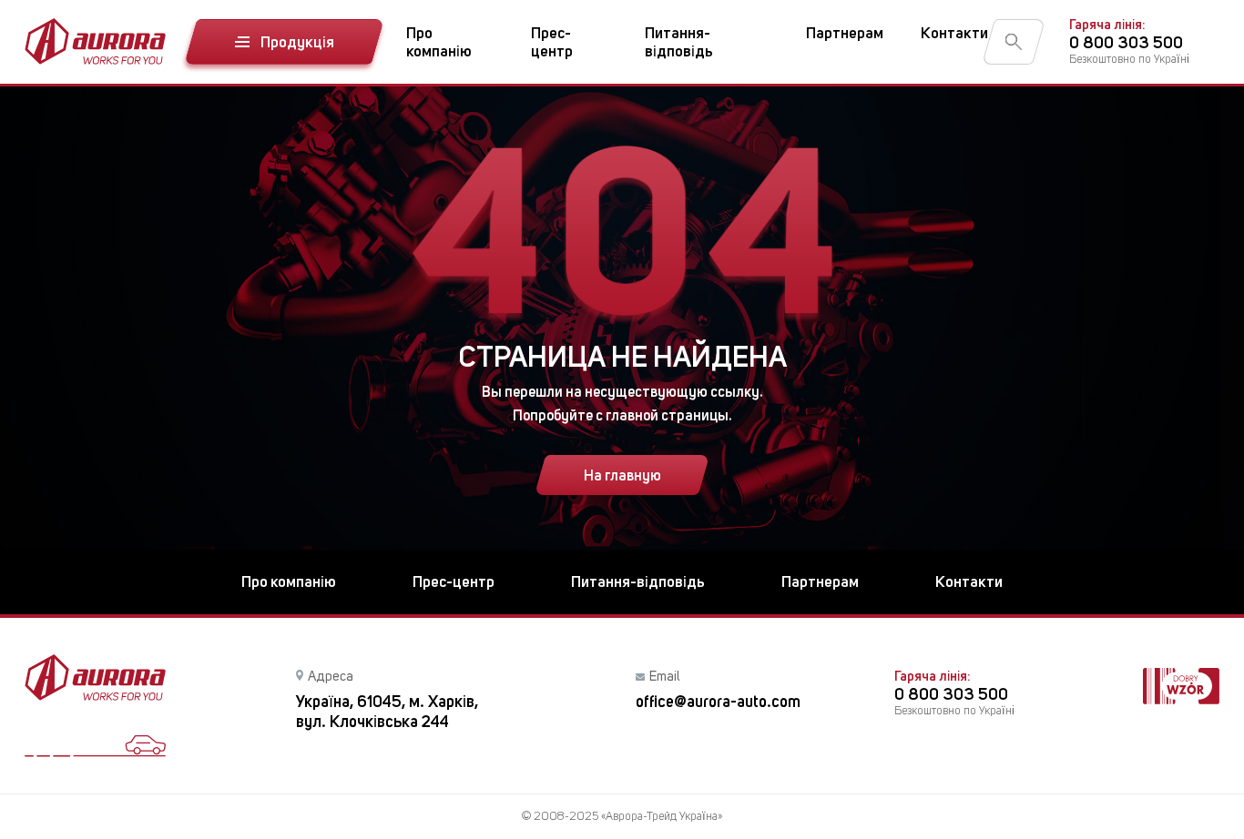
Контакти (954, 33)
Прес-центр (552, 42)
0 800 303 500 (1126, 42)
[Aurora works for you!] (95, 41)
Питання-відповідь (679, 42)
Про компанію (439, 42)
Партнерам (844, 33)
